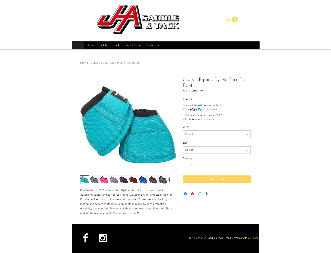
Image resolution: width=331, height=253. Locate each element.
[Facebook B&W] (85, 237)
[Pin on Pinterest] (192, 194)
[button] (232, 19)
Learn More (211, 109)
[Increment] (197, 165)
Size (186, 143)
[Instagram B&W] (102, 237)
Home (84, 63)
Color (187, 127)
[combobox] (217, 134)
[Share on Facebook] (185, 194)
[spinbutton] (191, 165)
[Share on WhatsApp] (199, 194)
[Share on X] (207, 194)
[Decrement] (185, 165)
